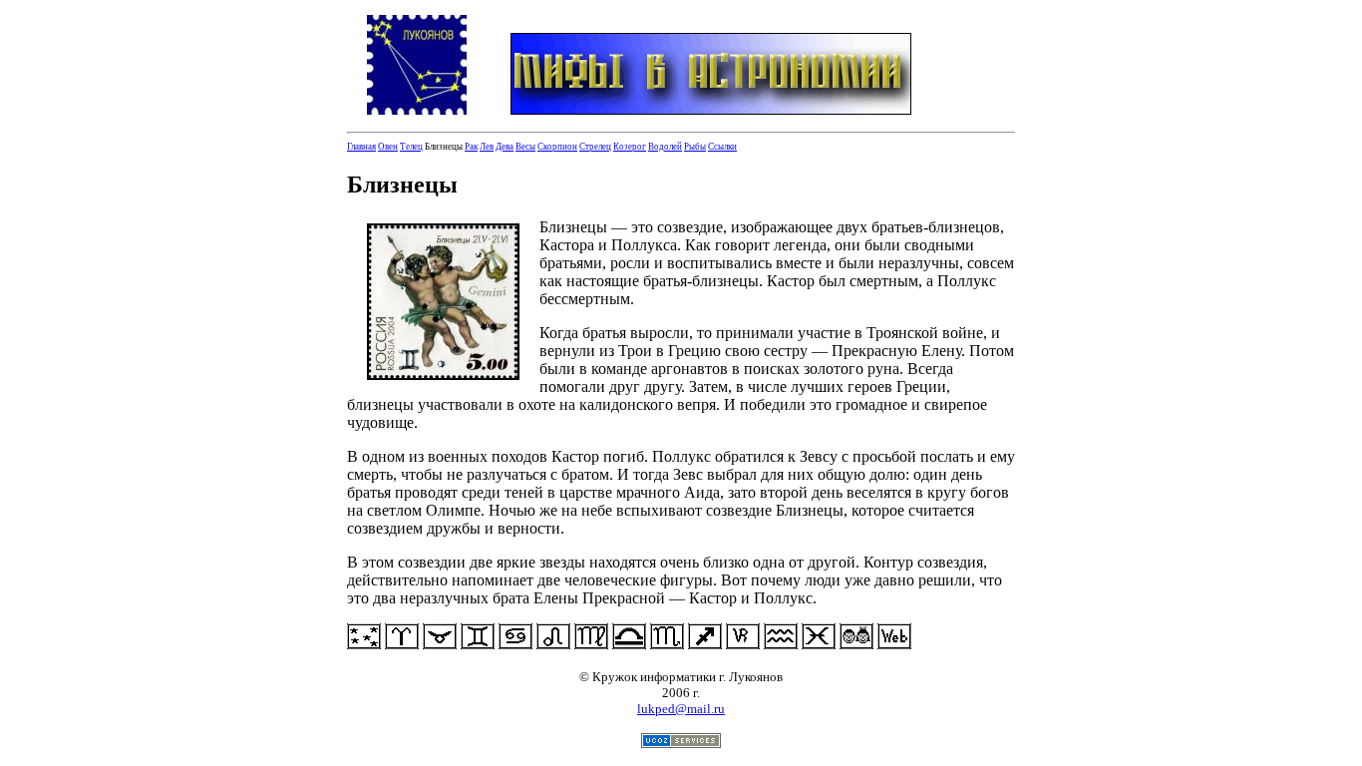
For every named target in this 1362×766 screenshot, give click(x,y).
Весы (525, 147)
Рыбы (695, 147)
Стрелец (595, 147)
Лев (487, 147)
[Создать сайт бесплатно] (681, 742)
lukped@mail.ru (681, 708)
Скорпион (557, 147)
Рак (471, 147)
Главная (361, 147)
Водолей (665, 147)
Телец (411, 147)
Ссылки (722, 147)
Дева (504, 147)
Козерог (629, 147)
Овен (388, 147)
